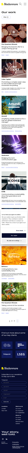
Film (3, 91)
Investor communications (11, 91)
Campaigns (4, 278)
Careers (18, 423)
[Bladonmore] (10, 368)
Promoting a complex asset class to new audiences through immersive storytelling (14, 83)
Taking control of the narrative (13, 305)
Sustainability (18, 204)
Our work (18, 408)
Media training (18, 131)
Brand (3, 55)
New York (4, 410)
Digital (7, 55)
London (4, 408)
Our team (18, 419)
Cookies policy (15, 444)
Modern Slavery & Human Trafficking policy (18, 447)
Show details (19, 230)
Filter (5, 17)
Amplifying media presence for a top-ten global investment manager (13, 120)
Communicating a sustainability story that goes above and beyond (13, 196)
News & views (19, 421)
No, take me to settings (13, 240)
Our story (18, 417)
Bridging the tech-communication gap (9, 159)
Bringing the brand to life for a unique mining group (13, 47)
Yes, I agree (14, 235)
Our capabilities (20, 412)
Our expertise (19, 410)
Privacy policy (15, 442)
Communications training (8, 131)
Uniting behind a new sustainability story (9, 270)
